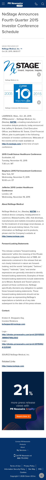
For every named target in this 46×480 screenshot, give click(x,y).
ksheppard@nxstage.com (13, 324)
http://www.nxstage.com (13, 236)
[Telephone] (36, 4)
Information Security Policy (14, 469)
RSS (40, 469)
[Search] (42, 4)
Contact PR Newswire (22, 441)
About (23, 447)
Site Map (31, 469)
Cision (27, 476)
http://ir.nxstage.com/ (11, 143)
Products (23, 444)
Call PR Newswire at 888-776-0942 (23, 456)
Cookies (23, 472)
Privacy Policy (29, 466)
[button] (23, 68)
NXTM (13, 122)
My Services (22, 450)
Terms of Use (15, 466)
